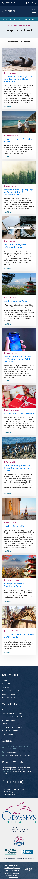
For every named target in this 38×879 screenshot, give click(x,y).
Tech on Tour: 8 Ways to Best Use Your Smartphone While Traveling (17, 359)
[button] (34, 11)
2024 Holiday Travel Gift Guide (19, 414)
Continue (29, 868)
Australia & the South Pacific (12, 691)
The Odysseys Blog (8, 720)
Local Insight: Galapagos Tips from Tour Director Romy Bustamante (18, 79)
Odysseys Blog (15, 19)
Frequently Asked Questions (12, 713)
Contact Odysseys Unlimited (12, 727)
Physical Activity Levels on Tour (13, 717)
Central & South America (11, 684)
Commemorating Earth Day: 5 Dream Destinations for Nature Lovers (19, 468)
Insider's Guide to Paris (15, 526)
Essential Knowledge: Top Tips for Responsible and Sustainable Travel (18, 192)
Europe (4, 680)
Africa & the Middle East (10, 698)
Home (5, 19)
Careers (4, 724)
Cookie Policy (13, 877)
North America (7, 687)
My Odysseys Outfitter (10, 731)
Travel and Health (8, 710)
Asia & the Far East (8, 694)
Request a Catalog (8, 734)
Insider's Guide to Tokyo (15, 301)
